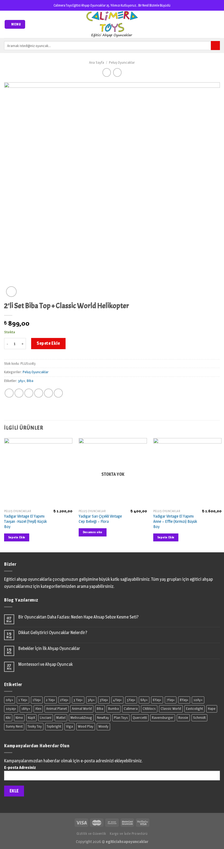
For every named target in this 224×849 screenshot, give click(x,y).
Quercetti (140, 718)
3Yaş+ (104, 700)
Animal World (82, 709)
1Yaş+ (37, 700)
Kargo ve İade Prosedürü (129, 834)
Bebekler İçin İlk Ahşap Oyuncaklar (49, 648)
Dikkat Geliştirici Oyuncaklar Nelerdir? (52, 632)
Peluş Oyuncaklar (122, 62)
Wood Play (85, 726)
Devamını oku (92, 532)
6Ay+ (144, 700)
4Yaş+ (117, 700)
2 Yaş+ (50, 700)
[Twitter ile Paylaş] (28, 393)
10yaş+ (11, 709)
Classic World (171, 709)
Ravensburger (162, 718)
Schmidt (199, 718)
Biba (30, 381)
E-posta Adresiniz (20, 767)
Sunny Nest (14, 726)
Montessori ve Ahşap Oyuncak (45, 664)
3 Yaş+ (78, 700)
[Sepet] (217, 24)
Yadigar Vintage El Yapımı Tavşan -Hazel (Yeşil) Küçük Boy (25, 521)
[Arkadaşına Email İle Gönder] (38, 393)
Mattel (61, 718)
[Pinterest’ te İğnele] (48, 393)
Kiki (8, 718)
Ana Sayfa (96, 62)
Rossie (183, 718)
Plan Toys (121, 718)
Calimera (131, 709)
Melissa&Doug (81, 718)
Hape (212, 709)
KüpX (31, 718)
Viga (69, 726)
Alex (38, 709)
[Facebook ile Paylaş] (18, 393)
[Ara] (215, 45)
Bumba (113, 709)
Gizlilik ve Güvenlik (91, 834)
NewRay (103, 718)
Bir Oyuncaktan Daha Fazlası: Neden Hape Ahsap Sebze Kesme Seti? (78, 617)
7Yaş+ (170, 700)
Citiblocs (149, 709)
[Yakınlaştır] (11, 291)
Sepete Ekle (48, 343)
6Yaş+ (157, 700)
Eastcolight (194, 709)
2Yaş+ (64, 700)
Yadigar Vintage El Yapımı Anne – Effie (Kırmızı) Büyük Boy (175, 521)
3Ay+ (21, 381)
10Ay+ (198, 700)
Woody (103, 726)
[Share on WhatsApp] (9, 393)
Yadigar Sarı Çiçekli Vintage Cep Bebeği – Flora (100, 519)
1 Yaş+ (23, 700)
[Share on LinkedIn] (58, 393)
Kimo (19, 718)
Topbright (54, 726)
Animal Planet (56, 709)
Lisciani (45, 718)
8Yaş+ (184, 700)
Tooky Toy (35, 726)
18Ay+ (25, 709)
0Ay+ (9, 700)
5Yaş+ (131, 700)
